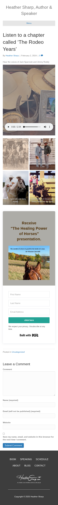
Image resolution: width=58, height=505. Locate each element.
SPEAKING (26, 459)
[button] (29, 263)
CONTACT (39, 465)
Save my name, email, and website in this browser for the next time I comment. (28, 438)
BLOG (27, 465)
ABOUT (16, 465)
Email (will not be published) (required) (21, 411)
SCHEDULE (42, 459)
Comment (7, 369)
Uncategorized (18, 352)
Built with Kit (29, 335)
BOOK (13, 459)
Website (7, 422)
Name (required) (10, 400)
